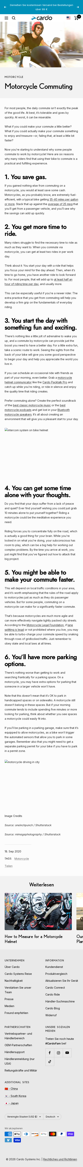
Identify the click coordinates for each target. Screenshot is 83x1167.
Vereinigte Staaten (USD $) (22, 1116)
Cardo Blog (52, 1008)
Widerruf (51, 1015)
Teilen (9, 866)
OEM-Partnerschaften (18, 1045)
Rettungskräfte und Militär (21, 1070)
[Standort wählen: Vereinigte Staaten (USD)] (68, 17)
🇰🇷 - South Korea (15, 1096)
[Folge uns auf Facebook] (49, 1052)
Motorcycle (14, 77)
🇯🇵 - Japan (12, 1103)
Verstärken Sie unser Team (18, 990)
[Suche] (13, 18)
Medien (9, 1006)
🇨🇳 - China (11, 1088)
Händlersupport (15, 1052)
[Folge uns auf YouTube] (67, 1052)
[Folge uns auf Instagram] (58, 1052)
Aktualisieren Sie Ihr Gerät (61, 980)
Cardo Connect (55, 987)
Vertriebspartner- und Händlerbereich (18, 1036)
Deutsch (50, 1116)
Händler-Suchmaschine (60, 1001)
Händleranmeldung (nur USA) (20, 1061)
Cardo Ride (52, 994)
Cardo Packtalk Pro (54, 382)
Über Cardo (12, 966)
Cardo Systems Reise (18, 973)
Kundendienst (54, 966)
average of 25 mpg (60, 204)
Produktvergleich (56, 973)
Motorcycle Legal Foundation (45, 625)
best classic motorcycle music (32, 405)
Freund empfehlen (16, 1013)
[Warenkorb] (76, 18)
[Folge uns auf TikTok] (49, 1061)
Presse (9, 999)
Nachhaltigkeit (14, 980)
